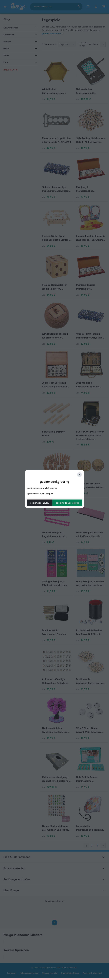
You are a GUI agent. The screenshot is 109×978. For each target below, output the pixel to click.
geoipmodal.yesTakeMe (67, 503)
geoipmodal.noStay (39, 503)
